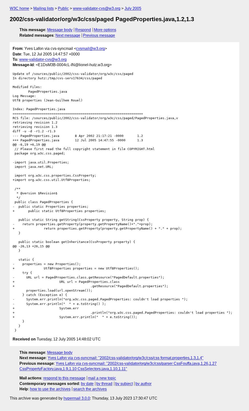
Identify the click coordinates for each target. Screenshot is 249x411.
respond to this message (64, 378)
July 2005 (132, 8)
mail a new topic (102, 378)
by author (143, 384)
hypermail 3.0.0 (76, 398)
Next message (67, 35)
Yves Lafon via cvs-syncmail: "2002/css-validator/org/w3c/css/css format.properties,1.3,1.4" (126, 358)
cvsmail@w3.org (90, 48)
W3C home (19, 8)
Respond (83, 30)
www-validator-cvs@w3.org (96, 8)
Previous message (99, 35)
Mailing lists (43, 8)
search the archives (90, 389)
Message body (59, 30)
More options (105, 30)
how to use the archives (50, 389)
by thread (104, 384)
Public (63, 8)
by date (87, 384)
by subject (124, 384)
